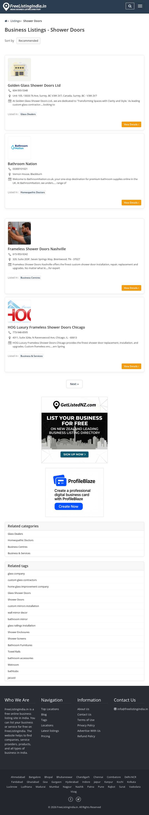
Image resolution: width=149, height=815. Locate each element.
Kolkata (131, 782)
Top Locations (50, 709)
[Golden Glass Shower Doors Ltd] (19, 69)
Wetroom (13, 664)
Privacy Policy (86, 725)
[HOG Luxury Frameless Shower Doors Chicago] (19, 311)
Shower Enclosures (18, 632)
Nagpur (67, 786)
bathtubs (13, 671)
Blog (44, 714)
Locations (47, 725)
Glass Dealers (28, 114)
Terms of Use (85, 720)
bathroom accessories (20, 658)
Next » (74, 384)
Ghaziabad (33, 782)
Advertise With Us (88, 731)
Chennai (98, 777)
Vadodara (134, 786)
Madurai (40, 786)
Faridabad (17, 782)
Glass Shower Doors (19, 593)
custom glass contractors (22, 580)
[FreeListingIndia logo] (25, 6)
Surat (122, 786)
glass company (16, 573)
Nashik (79, 786)
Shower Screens (17, 638)
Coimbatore (114, 777)
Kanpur (108, 782)
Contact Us (84, 714)
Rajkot (111, 786)
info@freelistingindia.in (132, 709)
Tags (44, 720)
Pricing (45, 736)
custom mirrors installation (23, 606)
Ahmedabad (18, 777)
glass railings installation (22, 625)
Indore (86, 782)
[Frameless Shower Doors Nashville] (19, 233)
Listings (15, 21)
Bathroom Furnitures (20, 645)
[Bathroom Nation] (19, 148)
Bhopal (48, 777)
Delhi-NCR (130, 777)
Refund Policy (86, 736)
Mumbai (54, 786)
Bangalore (35, 777)
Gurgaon (56, 782)
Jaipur (97, 782)
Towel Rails (14, 651)
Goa (45, 782)
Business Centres (30, 277)
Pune (101, 786)
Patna (90, 786)
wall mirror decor (17, 612)
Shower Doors (16, 599)
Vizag (74, 791)
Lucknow (12, 786)
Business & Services (32, 356)
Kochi (120, 782)
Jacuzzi (12, 677)
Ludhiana (26, 786)
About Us (83, 709)
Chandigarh (83, 777)
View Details (131, 124)
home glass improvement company (28, 586)
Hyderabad (71, 782)
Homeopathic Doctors (33, 192)
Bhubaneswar (64, 777)
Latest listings (50, 731)
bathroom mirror (18, 619)
